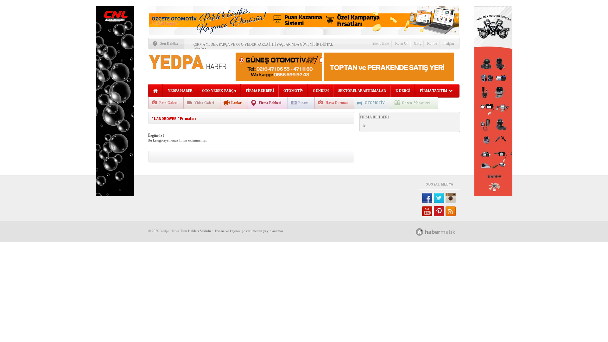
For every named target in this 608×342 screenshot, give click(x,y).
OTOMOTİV (293, 90)
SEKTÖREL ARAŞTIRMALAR (362, 90)
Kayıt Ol (401, 43)
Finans (303, 102)
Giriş (417, 43)
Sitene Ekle (380, 43)
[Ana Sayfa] (155, 91)
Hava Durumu (337, 102)
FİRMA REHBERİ (260, 90)
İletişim (448, 43)
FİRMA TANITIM (433, 90)
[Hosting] (419, 232)
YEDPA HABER (180, 90)
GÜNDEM (321, 90)
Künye (432, 43)
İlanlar (236, 102)
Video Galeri (204, 102)
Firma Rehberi (270, 102)
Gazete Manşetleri (416, 102)
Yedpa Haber (169, 231)
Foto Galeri (168, 102)
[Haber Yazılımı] (442, 231)
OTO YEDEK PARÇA (219, 90)
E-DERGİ (403, 90)
